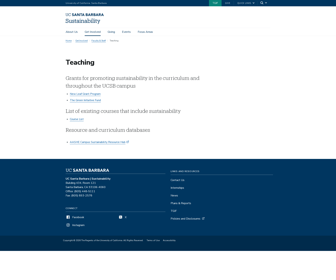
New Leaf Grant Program (85, 94)
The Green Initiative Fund (85, 100)
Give (227, 3)
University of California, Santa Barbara (86, 3)
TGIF (215, 3)
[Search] (263, 3)
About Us (72, 32)
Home (69, 40)
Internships (177, 188)
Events (126, 32)
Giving (111, 32)
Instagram (78, 225)
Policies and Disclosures (185, 219)
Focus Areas (145, 32)
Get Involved (93, 32)
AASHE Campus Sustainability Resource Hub (97, 142)
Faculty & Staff (99, 40)
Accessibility (169, 240)
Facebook (78, 217)
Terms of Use (153, 240)
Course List (77, 119)
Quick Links (244, 3)
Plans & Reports (181, 203)
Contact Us (177, 180)
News (174, 195)
